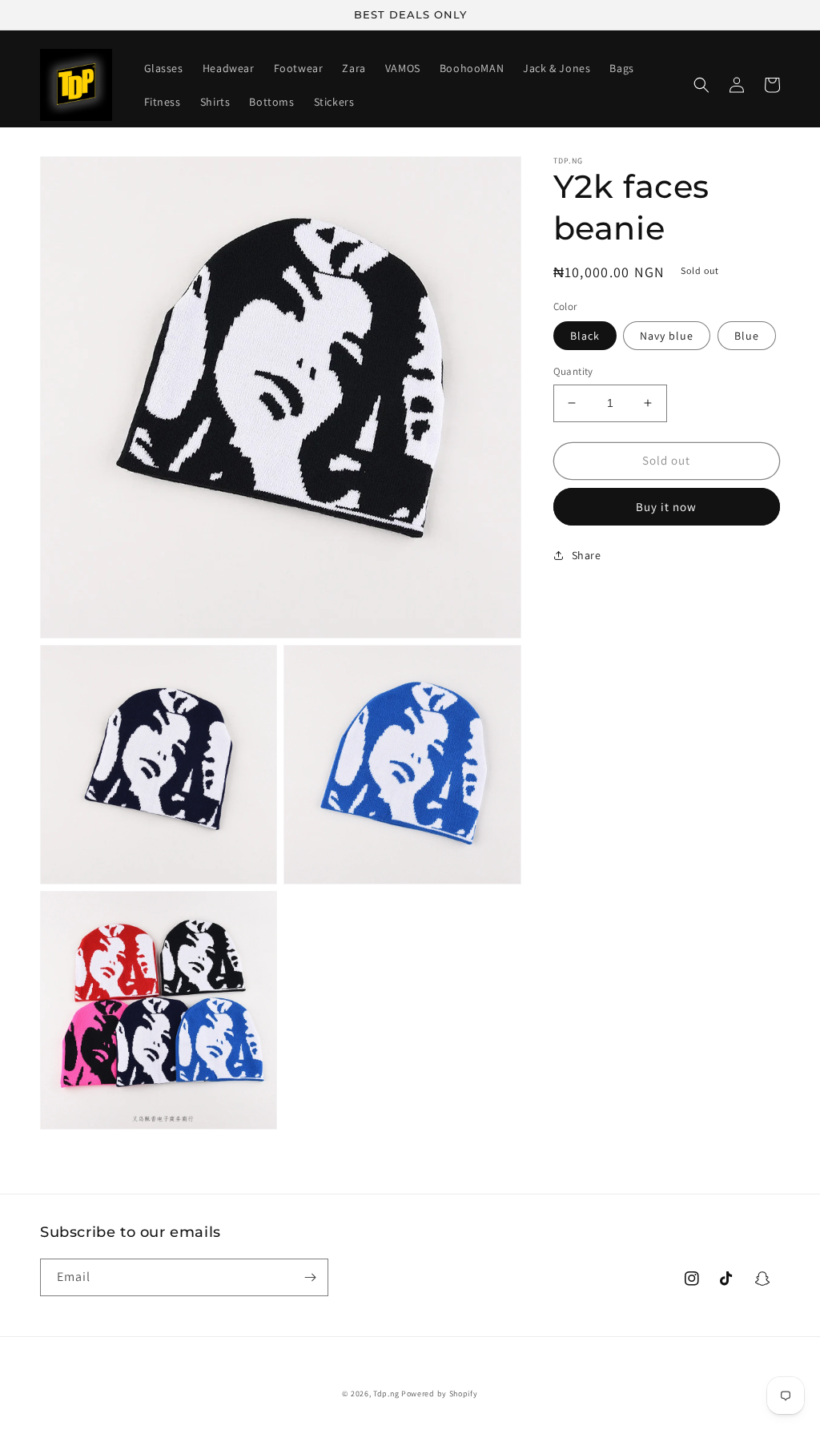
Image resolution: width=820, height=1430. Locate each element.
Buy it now (666, 506)
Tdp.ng (386, 1393)
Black (585, 335)
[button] (701, 85)
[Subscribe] (310, 1277)
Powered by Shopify (439, 1393)
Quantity (573, 371)
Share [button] (586, 555)
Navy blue (666, 335)
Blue (746, 335)
